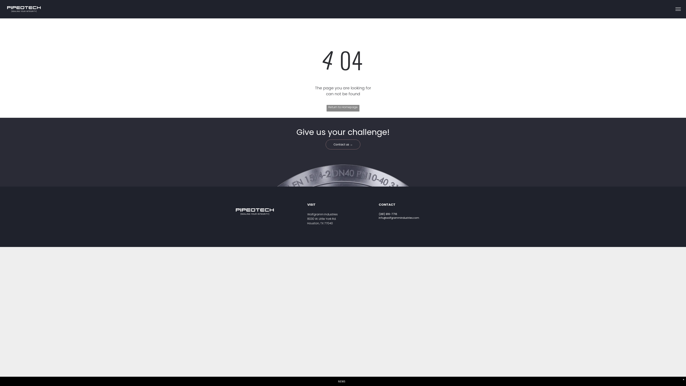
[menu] (678, 9)
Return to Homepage (343, 107)
